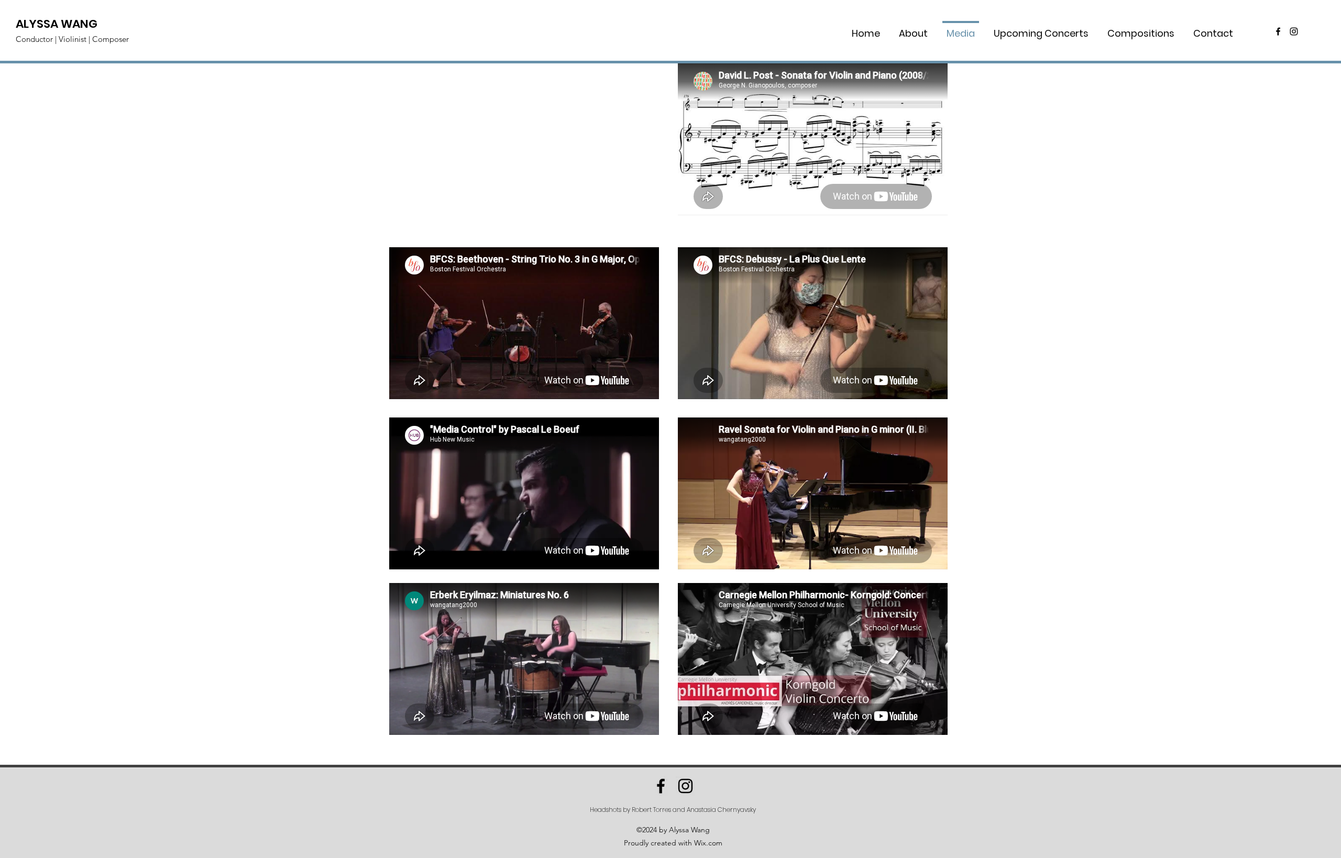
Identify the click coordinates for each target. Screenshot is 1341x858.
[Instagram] (1294, 31)
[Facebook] (1278, 31)
